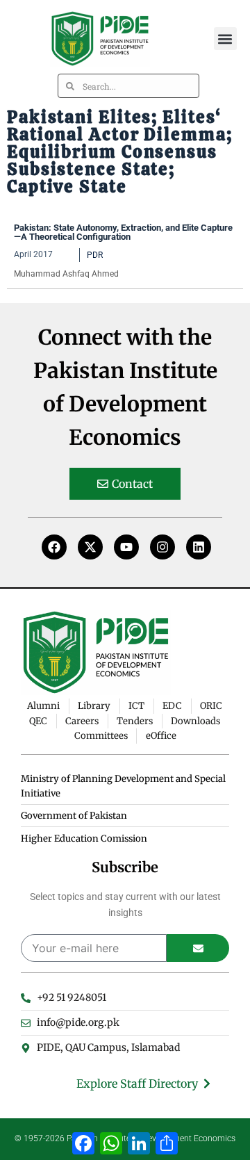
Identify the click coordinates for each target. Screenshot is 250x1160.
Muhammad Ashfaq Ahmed (66, 274)
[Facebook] (54, 546)
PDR (95, 255)
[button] (225, 38)
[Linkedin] (198, 546)
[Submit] (198, 948)
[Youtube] (126, 546)
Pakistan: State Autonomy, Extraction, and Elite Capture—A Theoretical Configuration (123, 232)
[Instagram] (162, 546)
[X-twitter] (90, 546)
